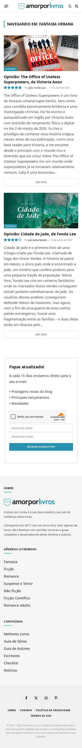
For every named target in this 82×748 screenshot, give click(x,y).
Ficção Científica (17, 598)
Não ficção (12, 590)
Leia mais (41, 182)
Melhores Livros (16, 634)
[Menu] (6, 6)
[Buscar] (76, 6)
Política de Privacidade (53, 710)
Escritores (12, 655)
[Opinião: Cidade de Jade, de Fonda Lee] (41, 211)
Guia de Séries (15, 641)
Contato (26, 710)
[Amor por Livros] (40, 6)
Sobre (12, 710)
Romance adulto (17, 605)
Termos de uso (41, 715)
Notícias (10, 670)
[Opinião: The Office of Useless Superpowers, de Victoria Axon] (41, 53)
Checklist (11, 663)
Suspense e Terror (18, 583)
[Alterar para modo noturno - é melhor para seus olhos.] (70, 6)
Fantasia (10, 68)
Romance (11, 576)
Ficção (9, 569)
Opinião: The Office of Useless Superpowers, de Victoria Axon (33, 79)
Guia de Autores (17, 648)
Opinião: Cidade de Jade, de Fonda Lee (40, 234)
